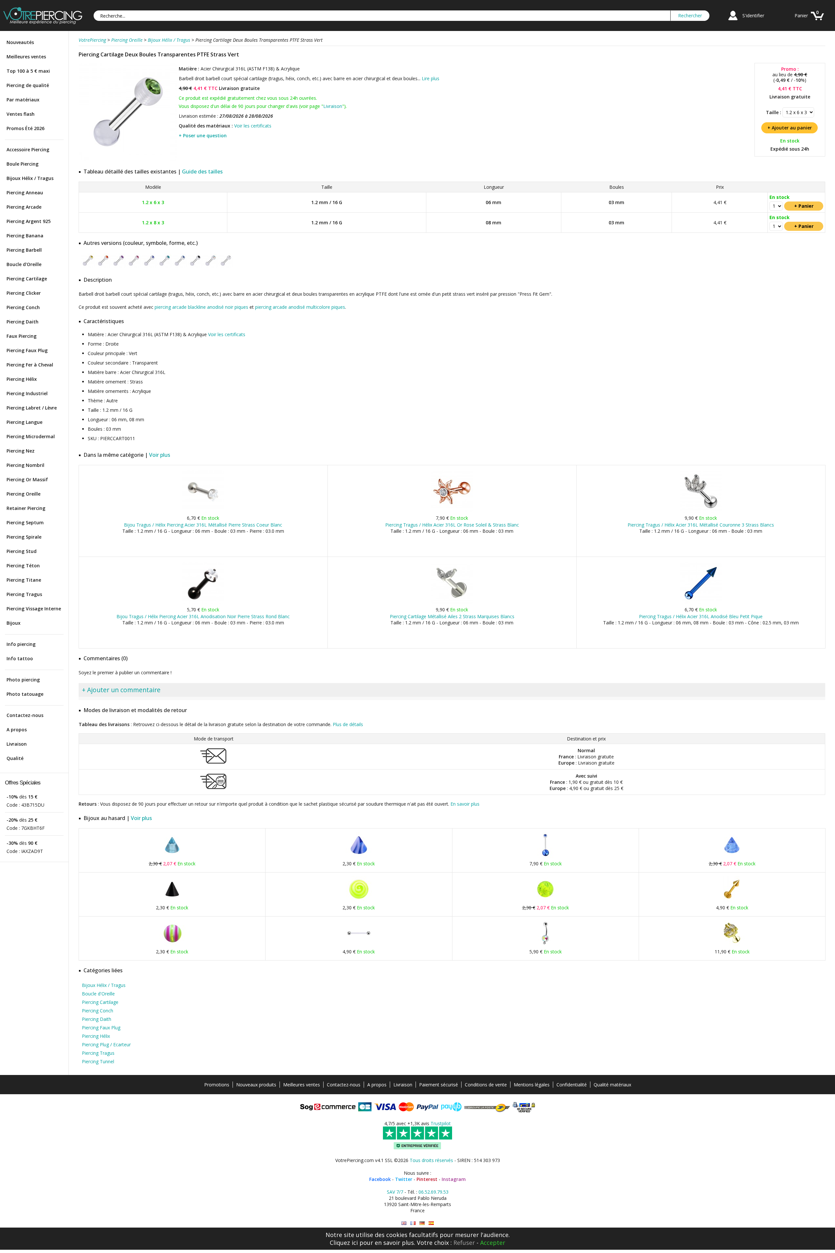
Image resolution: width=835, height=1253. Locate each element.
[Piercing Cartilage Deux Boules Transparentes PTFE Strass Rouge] (103, 266)
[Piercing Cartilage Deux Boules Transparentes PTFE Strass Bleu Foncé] (149, 266)
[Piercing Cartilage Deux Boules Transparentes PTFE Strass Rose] (134, 266)
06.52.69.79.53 (433, 1192)
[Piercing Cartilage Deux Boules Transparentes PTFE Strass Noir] (195, 266)
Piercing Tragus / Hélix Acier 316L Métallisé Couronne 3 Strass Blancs (701, 525)
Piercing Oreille (23, 494)
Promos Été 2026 (25, 128)
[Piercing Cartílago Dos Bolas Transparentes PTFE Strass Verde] (431, 1223)
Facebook (380, 1179)
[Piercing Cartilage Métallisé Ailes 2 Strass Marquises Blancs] (452, 603)
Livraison (17, 744)
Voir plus (159, 454)
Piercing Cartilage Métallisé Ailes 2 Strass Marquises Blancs (452, 616)
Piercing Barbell (24, 250)
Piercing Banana (25, 235)
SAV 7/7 (395, 1192)
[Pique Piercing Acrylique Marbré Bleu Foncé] (358, 857)
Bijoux (14, 623)
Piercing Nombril (25, 465)
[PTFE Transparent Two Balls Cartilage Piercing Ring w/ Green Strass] (404, 1223)
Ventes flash (21, 114)
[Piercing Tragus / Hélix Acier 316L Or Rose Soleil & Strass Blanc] (452, 511)
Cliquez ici (344, 1242)
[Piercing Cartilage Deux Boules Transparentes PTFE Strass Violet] (118, 266)
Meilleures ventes (26, 56)
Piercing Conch (23, 307)
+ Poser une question (203, 135)
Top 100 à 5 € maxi (28, 71)
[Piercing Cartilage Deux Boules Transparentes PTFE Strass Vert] (128, 160)
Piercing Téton (23, 565)
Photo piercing (23, 680)
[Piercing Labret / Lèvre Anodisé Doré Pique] (732, 901)
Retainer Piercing (26, 508)
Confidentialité (571, 1084)
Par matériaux (23, 100)
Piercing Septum (25, 522)
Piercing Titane (24, 580)
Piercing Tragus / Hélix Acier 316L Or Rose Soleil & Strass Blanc (452, 525)
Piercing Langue (24, 422)
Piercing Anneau (25, 192)
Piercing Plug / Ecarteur (106, 1044)
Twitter (403, 1179)
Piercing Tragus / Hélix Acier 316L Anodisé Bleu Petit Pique (701, 616)
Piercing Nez (21, 451)
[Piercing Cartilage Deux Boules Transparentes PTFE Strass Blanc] (226, 266)
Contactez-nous (25, 715)
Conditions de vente (486, 1084)
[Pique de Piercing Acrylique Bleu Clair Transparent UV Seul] (172, 857)
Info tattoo (20, 658)
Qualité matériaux (612, 1084)
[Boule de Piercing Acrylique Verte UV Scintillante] (545, 901)
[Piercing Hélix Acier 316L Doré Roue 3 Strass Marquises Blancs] (732, 945)
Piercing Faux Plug (27, 350)
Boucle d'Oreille (24, 264)
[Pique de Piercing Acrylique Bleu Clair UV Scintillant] (732, 857)
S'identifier (753, 15)
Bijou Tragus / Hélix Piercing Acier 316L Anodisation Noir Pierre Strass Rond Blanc (203, 616)
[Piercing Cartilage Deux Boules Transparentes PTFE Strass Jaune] (88, 266)
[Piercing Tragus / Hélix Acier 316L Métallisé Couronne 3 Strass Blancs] (700, 511)
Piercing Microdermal (31, 436)
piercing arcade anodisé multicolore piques (300, 307)
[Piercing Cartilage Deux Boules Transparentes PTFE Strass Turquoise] (164, 266)
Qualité (15, 758)
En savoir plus (464, 804)
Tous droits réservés (431, 1160)
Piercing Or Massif (27, 479)
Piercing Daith (22, 322)
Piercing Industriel (27, 393)
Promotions (216, 1084)
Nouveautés (20, 42)
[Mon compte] (732, 21)
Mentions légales (532, 1084)
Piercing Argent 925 (29, 221)
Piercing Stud (22, 551)
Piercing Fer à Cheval (30, 365)
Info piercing (21, 644)
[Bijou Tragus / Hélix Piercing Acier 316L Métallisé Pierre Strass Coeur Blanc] (203, 511)
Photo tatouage (25, 694)
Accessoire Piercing (28, 149)
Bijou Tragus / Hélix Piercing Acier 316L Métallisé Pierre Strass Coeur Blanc (203, 525)
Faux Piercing (22, 336)
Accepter (492, 1242)
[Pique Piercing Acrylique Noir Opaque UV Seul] (172, 901)
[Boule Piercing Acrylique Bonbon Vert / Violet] (172, 945)
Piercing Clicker (24, 293)
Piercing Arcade (24, 207)
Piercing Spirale (24, 537)
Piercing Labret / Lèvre (32, 408)
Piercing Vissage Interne (34, 608)
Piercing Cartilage (27, 279)
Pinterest (427, 1179)
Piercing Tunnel (98, 1061)
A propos (17, 729)
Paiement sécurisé (438, 1084)
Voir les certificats (252, 126)
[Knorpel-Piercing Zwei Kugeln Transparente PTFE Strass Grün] (422, 1223)
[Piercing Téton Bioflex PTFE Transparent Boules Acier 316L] (358, 945)
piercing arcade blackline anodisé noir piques (201, 307)
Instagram (454, 1179)
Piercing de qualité (28, 85)
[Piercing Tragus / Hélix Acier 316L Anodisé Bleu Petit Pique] (700, 603)
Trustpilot (441, 1123)
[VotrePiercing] (42, 22)
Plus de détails (348, 724)
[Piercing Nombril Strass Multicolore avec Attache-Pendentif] (545, 945)
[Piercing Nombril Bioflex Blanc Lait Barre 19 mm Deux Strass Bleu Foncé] (545, 857)
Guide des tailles (202, 171)
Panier (801, 15)
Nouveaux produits (256, 1084)
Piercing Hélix (22, 379)
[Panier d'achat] (817, 21)
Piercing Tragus (24, 594)
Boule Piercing (22, 164)
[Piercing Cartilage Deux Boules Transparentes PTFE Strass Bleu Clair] (180, 266)
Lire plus (430, 78)
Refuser (464, 1242)
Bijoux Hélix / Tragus (30, 178)
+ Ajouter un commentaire (121, 689)
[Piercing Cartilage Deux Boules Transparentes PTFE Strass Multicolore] (210, 266)
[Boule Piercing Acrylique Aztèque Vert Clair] (358, 901)
